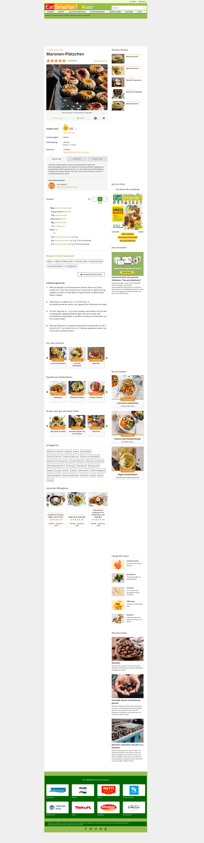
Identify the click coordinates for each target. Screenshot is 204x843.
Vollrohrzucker (61, 222)
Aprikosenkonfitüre (62, 240)
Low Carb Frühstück (58, 363)
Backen (60, 451)
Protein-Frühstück (96, 397)
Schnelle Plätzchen (77, 461)
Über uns (51, 823)
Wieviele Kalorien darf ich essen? (76, 152)
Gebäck (68, 451)
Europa (58, 470)
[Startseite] (61, 7)
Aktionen (129, 12)
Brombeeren (131, 574)
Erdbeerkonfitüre (62, 244)
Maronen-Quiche (132, 57)
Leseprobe (115, 232)
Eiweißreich (58, 397)
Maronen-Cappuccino (134, 80)
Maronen (116, 663)
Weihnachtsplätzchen (70, 475)
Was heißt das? (69, 132)
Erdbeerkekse (86, 451)
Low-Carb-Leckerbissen (127, 403)
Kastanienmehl (61, 215)
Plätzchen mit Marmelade (90, 456)
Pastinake (130, 588)
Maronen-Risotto (132, 104)
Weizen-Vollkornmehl (63, 208)
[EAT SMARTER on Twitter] (100, 828)
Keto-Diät (96, 363)
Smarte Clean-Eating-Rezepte (127, 439)
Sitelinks (64, 823)
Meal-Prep (96, 431)
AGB (76, 823)
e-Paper (141, 232)
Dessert (50, 480)
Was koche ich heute (57, 431)
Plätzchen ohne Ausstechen (57, 461)
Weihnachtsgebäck (98, 470)
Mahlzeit (84, 475)
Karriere (57, 823)
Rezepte (61, 12)
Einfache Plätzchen (54, 456)
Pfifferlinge (131, 601)
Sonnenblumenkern (55, 266)
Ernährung (70, 466)
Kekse (76, 451)
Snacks (92, 475)
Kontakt (71, 823)
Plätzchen (51, 451)
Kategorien (79, 824)
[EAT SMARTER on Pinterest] (91, 828)
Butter (63, 219)
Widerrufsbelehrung (121, 823)
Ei (55, 233)
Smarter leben (115, 12)
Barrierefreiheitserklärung (57, 824)
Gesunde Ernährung (77, 12)
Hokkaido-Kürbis (133, 561)
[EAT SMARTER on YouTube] (105, 828)
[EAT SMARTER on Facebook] (86, 828)
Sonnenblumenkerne (63, 237)
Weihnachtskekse (54, 475)
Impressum (82, 823)
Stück (100, 203)
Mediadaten (70, 824)
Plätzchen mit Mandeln (95, 461)
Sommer (50, 12)
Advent (73, 470)
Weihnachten (84, 470)
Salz (56, 230)
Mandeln (67, 211)
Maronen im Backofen (134, 92)
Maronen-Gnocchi (132, 68)
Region (50, 470)
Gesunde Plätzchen (71, 456)
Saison (66, 470)
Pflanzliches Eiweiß (77, 397)
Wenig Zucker (94, 466)
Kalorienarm (81, 466)
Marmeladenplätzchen (56, 466)
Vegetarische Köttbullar (77, 517)
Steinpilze (130, 615)
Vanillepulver (60, 226)
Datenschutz (91, 823)
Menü (100, 475)
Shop (140, 12)
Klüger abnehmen (97, 12)
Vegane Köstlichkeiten (128, 474)
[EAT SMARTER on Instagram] (96, 828)
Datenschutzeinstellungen (105, 823)
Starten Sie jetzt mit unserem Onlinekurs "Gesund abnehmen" (126, 278)
